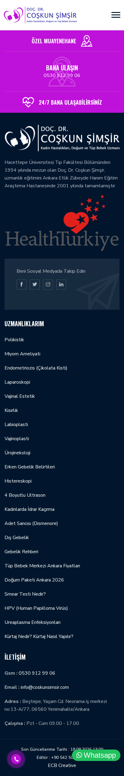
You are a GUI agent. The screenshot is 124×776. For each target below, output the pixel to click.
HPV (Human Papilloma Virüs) (36, 608)
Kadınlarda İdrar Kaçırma (29, 509)
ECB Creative (62, 765)
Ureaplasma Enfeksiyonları (32, 622)
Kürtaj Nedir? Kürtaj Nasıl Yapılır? (39, 636)
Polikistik (14, 339)
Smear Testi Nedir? (25, 594)
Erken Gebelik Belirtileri (30, 467)
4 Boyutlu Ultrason (25, 495)
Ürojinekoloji (17, 452)
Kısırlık (11, 410)
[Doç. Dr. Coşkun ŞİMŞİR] (40, 15)
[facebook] (21, 285)
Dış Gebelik (17, 537)
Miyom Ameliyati (22, 354)
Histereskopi (18, 481)
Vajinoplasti (17, 438)
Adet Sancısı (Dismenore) (31, 523)
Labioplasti (16, 424)
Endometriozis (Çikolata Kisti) (36, 368)
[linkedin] (61, 285)
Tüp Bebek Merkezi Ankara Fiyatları (42, 566)
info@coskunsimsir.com (45, 687)
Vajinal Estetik (20, 396)
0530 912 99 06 (62, 75)
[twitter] (35, 285)
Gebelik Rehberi (21, 551)
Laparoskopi (17, 382)
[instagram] (48, 285)
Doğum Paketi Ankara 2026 (34, 580)
